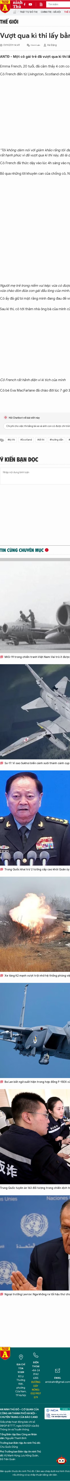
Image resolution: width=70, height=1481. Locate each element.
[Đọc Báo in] (42, 4)
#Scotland (26, 439)
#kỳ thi (11, 439)
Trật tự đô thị (28, 12)
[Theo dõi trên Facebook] (25, 4)
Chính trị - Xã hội (51, 12)
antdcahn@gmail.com (57, 1382)
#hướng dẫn (56, 439)
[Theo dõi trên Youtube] (30, 4)
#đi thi (40, 439)
